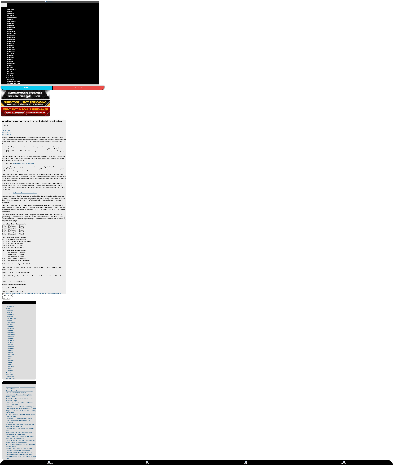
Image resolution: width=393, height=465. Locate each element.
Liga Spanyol (10, 13)
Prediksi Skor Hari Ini (11, 293)
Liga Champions (11, 17)
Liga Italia (9, 11)
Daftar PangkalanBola (13, 81)
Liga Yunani (10, 53)
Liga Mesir (9, 61)
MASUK (27, 88)
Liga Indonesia (11, 21)
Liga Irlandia (10, 45)
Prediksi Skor (6, 130)
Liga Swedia (10, 73)
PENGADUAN (49, 463)
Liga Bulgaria (10, 37)
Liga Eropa (9, 19)
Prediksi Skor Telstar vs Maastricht (23, 163)
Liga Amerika (10, 63)
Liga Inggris (10, 9)
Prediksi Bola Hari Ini (39, 293)
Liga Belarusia (10, 43)
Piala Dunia (9, 75)
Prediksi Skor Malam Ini (25, 293)
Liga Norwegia (10, 47)
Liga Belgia (9, 29)
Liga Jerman (10, 15)
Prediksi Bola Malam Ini (54, 293)
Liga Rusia (9, 65)
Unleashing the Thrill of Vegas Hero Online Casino (21, 408)
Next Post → (6, 298)
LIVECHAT (343, 463)
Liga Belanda (10, 25)
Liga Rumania (10, 51)
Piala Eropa (10, 77)
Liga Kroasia (10, 55)
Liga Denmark (10, 39)
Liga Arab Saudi (11, 33)
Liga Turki (9, 71)
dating (8, 308)
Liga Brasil (9, 59)
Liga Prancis (10, 23)
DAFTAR (78, 88)
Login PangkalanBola (13, 83)
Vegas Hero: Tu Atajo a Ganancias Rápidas (19, 418)
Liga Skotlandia (11, 69)
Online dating (10, 306)
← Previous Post (7, 295)
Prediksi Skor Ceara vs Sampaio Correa (25, 193)
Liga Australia (10, 35)
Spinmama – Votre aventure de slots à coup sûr (20, 407)
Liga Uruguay (10, 41)
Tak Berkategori (6, 134)
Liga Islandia (10, 57)
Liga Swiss (9, 67)
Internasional (10, 79)
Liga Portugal (10, 27)
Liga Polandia (10, 49)
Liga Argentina (10, 31)
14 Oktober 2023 (7, 132)
